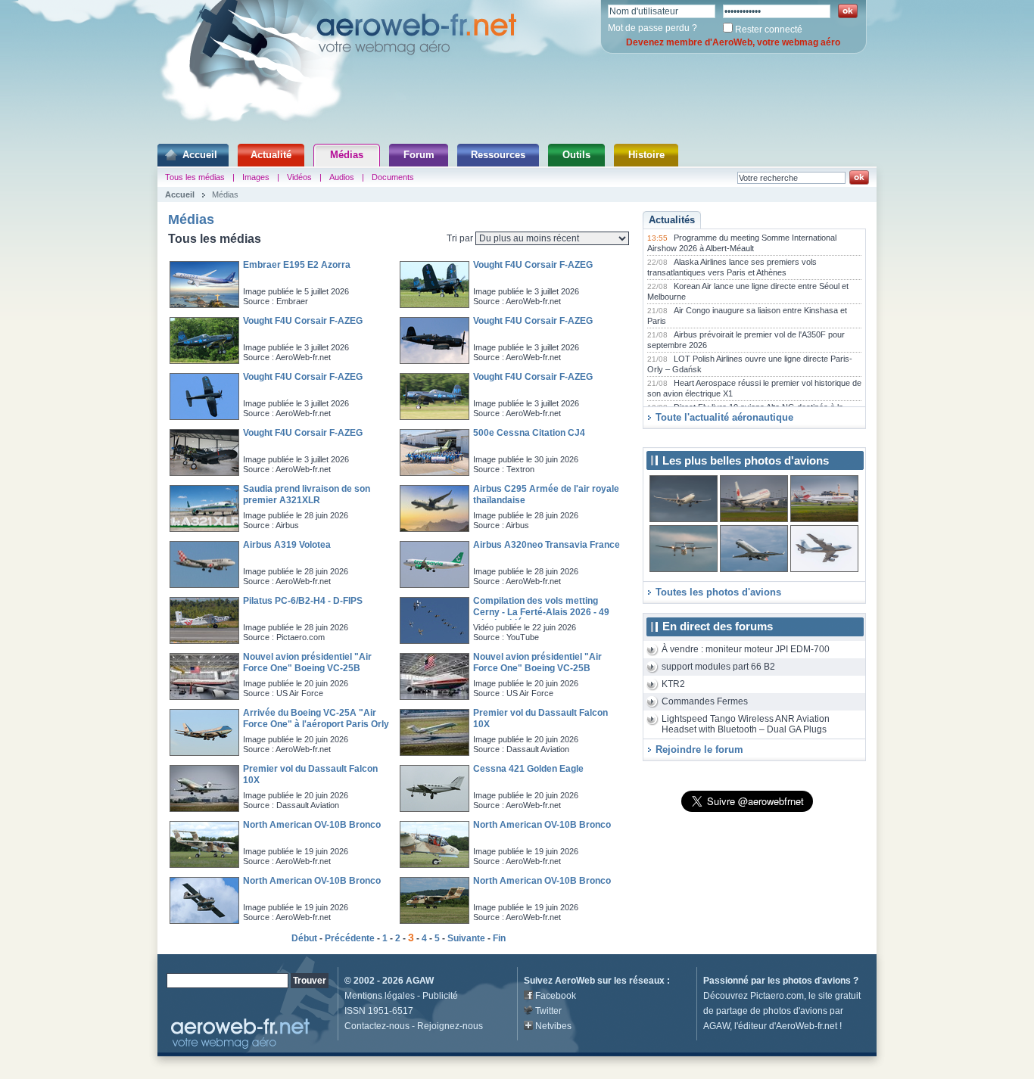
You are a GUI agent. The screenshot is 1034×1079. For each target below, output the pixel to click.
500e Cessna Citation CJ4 (529, 433)
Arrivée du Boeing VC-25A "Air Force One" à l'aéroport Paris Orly (316, 718)
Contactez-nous (377, 1026)
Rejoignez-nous (450, 1026)
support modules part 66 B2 (718, 666)
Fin (499, 938)
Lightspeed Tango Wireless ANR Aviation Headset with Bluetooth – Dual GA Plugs (746, 724)
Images (255, 177)
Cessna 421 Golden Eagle (528, 768)
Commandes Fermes (705, 701)
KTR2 (673, 684)
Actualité (271, 154)
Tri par (461, 238)
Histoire (646, 154)
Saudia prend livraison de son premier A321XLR (306, 494)
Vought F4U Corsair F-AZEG (533, 265)
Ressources (498, 154)
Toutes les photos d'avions (718, 592)
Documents (393, 177)
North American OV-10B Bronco (312, 824)
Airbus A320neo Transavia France (546, 545)
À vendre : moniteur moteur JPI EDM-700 (746, 649)
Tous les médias (195, 177)
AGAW (420, 980)
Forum (418, 154)
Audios (341, 177)
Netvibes (553, 1026)
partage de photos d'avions (771, 1011)
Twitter (548, 1011)
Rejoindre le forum (699, 749)
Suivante (466, 938)
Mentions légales (379, 995)
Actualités (672, 219)
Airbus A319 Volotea (287, 545)
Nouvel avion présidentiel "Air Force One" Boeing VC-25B (307, 662)
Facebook (555, 995)
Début (304, 938)
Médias (346, 154)
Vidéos (299, 177)
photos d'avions (817, 980)
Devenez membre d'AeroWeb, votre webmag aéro (733, 42)
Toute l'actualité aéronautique (724, 417)
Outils (576, 154)
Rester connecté (768, 29)
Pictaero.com (777, 995)
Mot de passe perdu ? (652, 28)
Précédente (350, 938)
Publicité (440, 995)
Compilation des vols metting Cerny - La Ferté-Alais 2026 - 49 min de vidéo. (541, 612)
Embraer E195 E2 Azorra (296, 265)
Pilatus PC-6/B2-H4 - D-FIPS (303, 600)
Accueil (199, 154)
